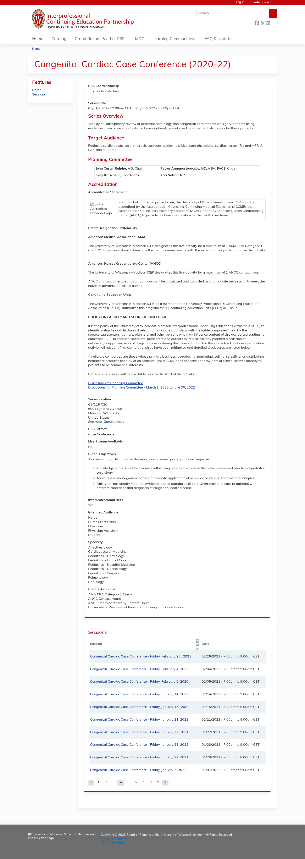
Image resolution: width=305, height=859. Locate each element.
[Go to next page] (165, 783)
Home (37, 39)
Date (205, 644)
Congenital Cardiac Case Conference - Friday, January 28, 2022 (139, 745)
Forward (273, 22)
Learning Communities (173, 39)
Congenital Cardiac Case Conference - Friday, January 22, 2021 (139, 732)
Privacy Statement (113, 838)
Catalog (58, 39)
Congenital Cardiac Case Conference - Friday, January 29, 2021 (139, 757)
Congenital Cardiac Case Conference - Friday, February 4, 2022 (139, 669)
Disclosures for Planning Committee (115, 383)
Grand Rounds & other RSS (99, 39)
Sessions (39, 94)
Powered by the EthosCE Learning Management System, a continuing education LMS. (262, 852)
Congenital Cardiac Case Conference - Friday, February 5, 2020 (139, 681)
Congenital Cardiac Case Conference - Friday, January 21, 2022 (139, 719)
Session (96, 644)
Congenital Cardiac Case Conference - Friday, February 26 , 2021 (140, 656)
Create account (260, 2)
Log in (240, 2)
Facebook (257, 22)
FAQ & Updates (219, 39)
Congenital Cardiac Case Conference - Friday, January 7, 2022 (138, 770)
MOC (139, 39)
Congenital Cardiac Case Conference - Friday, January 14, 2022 (139, 694)
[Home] (95, 19)
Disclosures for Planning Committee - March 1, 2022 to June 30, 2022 (141, 387)
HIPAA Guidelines (113, 842)
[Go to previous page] (91, 783)
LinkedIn (268, 22)
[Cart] (275, 4)
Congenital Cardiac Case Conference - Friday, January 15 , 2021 (139, 707)
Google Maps (114, 422)
